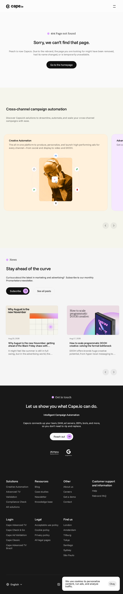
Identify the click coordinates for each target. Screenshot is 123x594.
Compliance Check (16, 501)
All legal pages (42, 540)
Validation (11, 496)
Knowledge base (44, 501)
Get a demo (69, 496)
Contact (67, 501)
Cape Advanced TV (16, 524)
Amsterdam (69, 529)
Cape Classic (13, 540)
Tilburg (67, 535)
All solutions (12, 506)
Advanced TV (13, 491)
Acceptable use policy (46, 524)
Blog (37, 486)
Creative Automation (17, 486)
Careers (67, 491)
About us (68, 486)
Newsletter (40, 496)
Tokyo (66, 540)
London (67, 524)
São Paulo (68, 555)
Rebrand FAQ (99, 495)
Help (94, 490)
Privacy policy (42, 535)
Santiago (68, 545)
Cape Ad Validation (16, 535)
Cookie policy (42, 529)
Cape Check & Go (15, 529)
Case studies (41, 491)
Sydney (67, 550)
